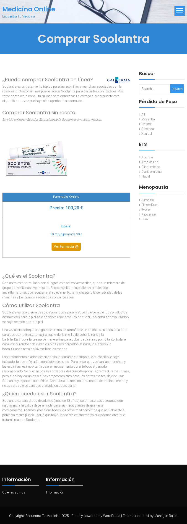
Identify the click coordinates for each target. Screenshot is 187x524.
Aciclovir (147, 157)
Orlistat (146, 124)
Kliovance (148, 214)
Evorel (145, 209)
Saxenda (147, 129)
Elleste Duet (149, 205)
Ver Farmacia (64, 246)
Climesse (148, 200)
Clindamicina (150, 167)
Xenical (146, 133)
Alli (143, 114)
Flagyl (145, 176)
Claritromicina (151, 171)
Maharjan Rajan (165, 516)
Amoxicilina (149, 162)
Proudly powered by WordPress (95, 516)
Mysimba (148, 119)
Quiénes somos (13, 492)
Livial (144, 219)
